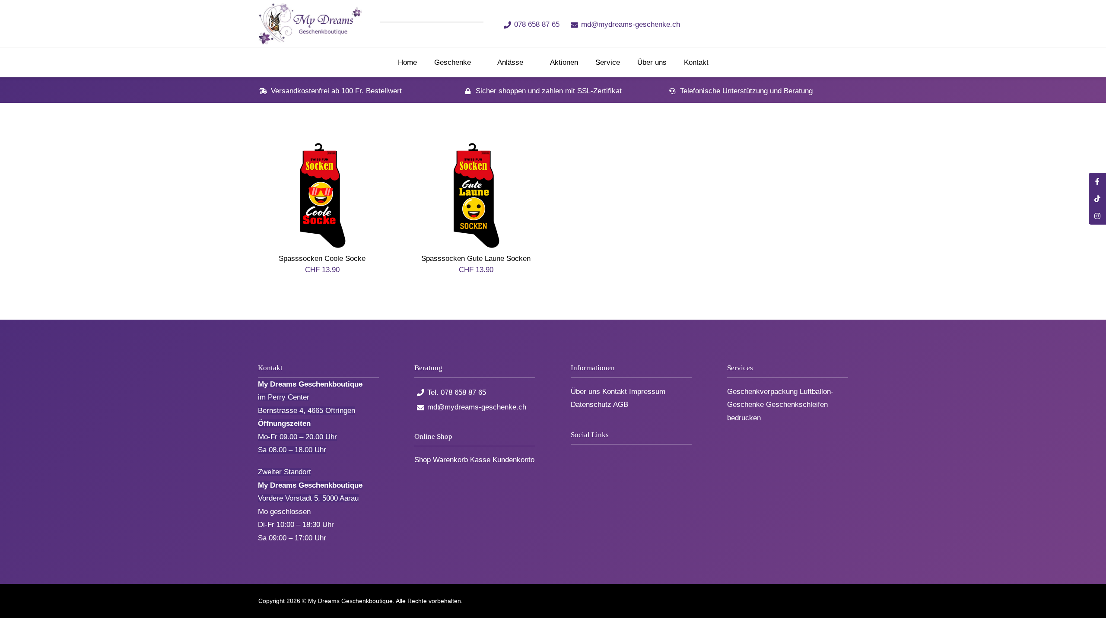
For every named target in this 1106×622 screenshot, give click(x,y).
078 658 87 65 (536, 24)
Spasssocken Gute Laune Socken (476, 258)
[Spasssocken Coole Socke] (322, 148)
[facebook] (747, 24)
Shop (422, 460)
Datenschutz (591, 404)
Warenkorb (450, 460)
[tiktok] (761, 24)
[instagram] (775, 24)
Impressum (647, 391)
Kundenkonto (513, 460)
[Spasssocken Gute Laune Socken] (476, 148)
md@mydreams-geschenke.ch (630, 24)
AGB (620, 404)
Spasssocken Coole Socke (322, 258)
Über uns (585, 391)
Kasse (480, 460)
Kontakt (614, 391)
